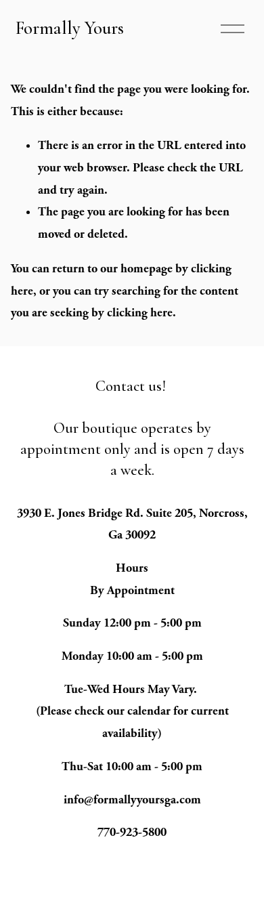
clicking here (140, 313)
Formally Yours (70, 28)
